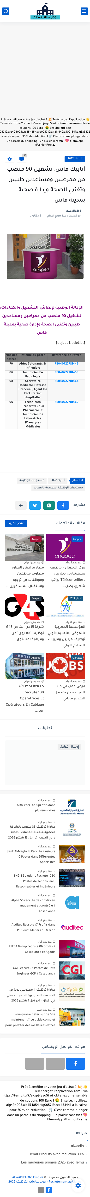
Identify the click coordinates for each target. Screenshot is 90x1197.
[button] (63, 505)
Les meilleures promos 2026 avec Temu (52, 1162)
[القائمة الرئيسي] (84, 11)
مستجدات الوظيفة (31, 480)
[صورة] (72, 807)
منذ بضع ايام (45, 800)
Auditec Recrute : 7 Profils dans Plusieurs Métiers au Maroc (33, 927)
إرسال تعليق (69, 747)
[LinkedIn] (55, 1064)
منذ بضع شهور (43, 1009)
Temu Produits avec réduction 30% (56, 1154)
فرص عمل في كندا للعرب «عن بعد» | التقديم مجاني (70, 693)
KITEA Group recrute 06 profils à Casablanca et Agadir (32, 949)
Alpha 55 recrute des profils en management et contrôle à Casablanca (33, 906)
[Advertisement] (45, 72)
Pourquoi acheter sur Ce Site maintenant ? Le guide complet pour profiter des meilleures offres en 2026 (30, 1021)
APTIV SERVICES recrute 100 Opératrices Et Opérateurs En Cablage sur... (25, 699)
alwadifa (77, 1146)
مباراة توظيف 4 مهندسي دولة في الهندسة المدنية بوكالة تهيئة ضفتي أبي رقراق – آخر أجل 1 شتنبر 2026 (30, 995)
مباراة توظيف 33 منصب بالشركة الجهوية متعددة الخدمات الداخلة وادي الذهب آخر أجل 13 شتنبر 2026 (31, 832)
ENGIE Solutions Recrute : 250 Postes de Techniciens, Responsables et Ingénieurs (34, 881)
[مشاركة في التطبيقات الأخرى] (21, 505)
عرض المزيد (16, 523)
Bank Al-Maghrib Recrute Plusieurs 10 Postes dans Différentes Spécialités (31, 857)
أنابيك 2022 (75, 159)
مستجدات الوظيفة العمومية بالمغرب (58, 488)
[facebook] (75, 1064)
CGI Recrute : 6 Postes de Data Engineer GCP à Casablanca (34, 971)
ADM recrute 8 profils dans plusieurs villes (36, 808)
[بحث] (5, 11)
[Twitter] (34, 1064)
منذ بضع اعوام (74, 562)
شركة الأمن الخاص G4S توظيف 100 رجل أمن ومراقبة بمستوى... (25, 633)
